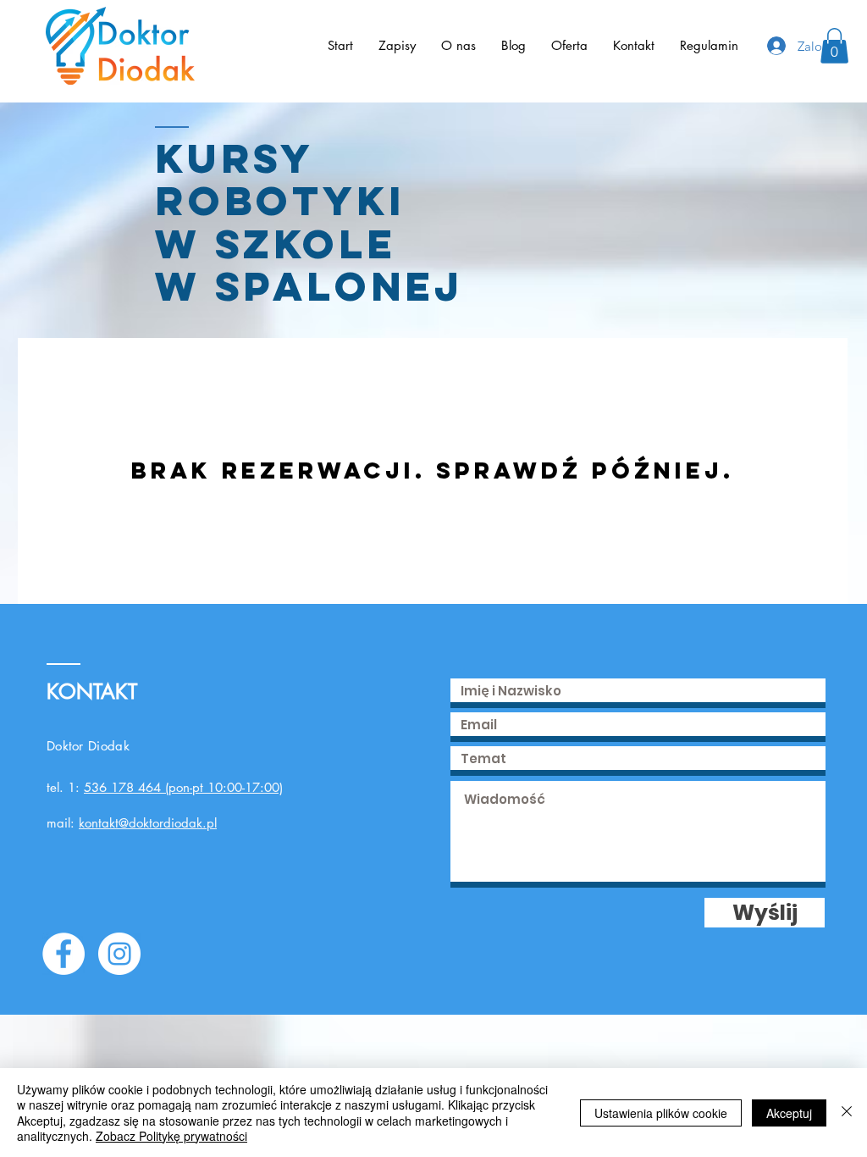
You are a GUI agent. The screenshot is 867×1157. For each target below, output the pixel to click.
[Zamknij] (847, 1112)
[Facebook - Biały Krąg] (63, 954)
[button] (834, 46)
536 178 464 (122, 787)
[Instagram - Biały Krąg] (119, 954)
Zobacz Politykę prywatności (171, 1135)
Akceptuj (789, 1112)
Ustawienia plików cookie (660, 1112)
